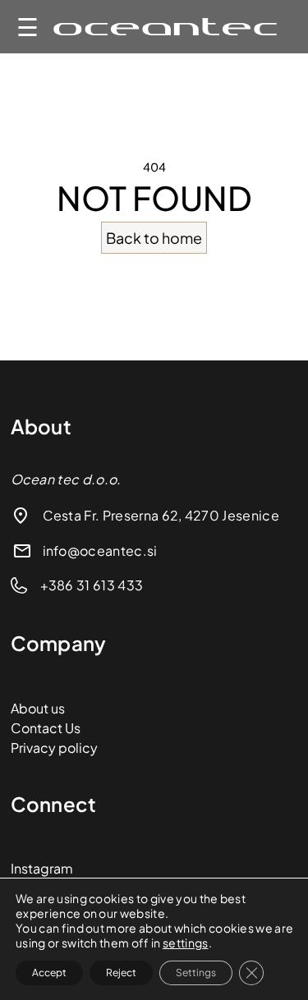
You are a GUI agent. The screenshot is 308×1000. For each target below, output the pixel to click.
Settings (196, 972)
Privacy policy (54, 747)
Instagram (42, 868)
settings (186, 942)
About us (38, 708)
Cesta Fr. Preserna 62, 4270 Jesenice (161, 515)
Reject (121, 972)
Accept (49, 972)
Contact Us (45, 727)
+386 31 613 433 (92, 585)
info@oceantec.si (100, 550)
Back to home (154, 237)
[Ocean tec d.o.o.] (165, 26)
